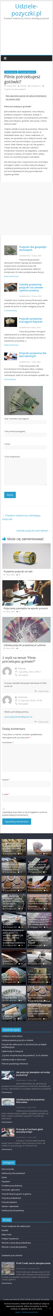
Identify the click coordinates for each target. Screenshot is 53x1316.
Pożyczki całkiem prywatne (11, 1014)
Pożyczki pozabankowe (11, 1198)
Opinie (4, 1177)
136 (21, 890)
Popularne (6, 1181)
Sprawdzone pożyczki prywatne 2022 (13, 996)
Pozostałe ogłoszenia (27, 72)
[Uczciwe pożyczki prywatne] (14, 950)
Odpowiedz (43, 691)
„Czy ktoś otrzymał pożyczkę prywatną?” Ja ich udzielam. (25, 1055)
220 (46, 854)
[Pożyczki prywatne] (39, 877)
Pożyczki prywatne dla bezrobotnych (32, 354)
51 (46, 945)
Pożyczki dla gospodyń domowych (32, 248)
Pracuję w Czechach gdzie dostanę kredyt (29, 1130)
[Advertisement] (26, 39)
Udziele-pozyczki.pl (26, 9)
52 (49, 982)
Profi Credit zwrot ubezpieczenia (33, 1263)
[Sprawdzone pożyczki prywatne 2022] (14, 987)
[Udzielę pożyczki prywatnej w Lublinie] (26, 618)
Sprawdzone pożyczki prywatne (13, 978)
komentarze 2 (35, 86)
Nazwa (6, 779)
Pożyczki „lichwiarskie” (13, 887)
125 (22, 964)
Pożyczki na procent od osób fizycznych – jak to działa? (39, 977)
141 (21, 872)
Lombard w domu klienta (12, 1036)
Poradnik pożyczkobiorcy (12, 1185)
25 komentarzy (10, 310)
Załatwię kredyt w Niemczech (14, 1059)
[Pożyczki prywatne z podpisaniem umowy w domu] (39, 950)
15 (19, 611)
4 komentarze (7, 1122)
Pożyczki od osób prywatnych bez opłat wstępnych (13, 922)
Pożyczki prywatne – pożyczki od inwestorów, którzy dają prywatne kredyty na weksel (39, 937)
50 (20, 1019)
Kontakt (5, 1230)
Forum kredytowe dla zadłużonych (16, 1226)
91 (46, 872)
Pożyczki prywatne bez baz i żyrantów (39, 996)
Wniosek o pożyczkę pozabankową (16, 1243)
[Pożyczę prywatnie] (39, 840)
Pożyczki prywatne (37, 887)
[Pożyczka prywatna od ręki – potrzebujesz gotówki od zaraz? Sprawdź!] (14, 840)
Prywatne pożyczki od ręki (18, 571)
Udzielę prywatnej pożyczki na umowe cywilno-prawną (31, 287)
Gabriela (23, 86)
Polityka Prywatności (10, 1238)
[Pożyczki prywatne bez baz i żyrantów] (39, 987)
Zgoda (17, 1312)
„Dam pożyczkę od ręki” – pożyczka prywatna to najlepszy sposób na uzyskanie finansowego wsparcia (39, 901)
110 (22, 945)
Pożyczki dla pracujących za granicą (16, 1194)
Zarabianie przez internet (12, 1255)
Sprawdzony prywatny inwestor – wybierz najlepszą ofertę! (13, 867)
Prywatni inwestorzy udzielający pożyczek (21, 517)
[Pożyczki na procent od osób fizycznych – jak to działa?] (39, 969)
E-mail (5, 794)
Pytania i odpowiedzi (10, 1206)
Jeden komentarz (11, 276)
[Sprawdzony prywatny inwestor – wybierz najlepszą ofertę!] (14, 858)
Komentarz (8, 742)
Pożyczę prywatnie (37, 851)
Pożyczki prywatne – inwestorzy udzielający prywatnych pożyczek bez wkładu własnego (39, 921)
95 (20, 982)
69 (46, 964)
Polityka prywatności (29, 1312)
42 (19, 575)
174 (22, 909)
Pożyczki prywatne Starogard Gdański (30, 320)
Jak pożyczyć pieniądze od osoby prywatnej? (33, 1073)
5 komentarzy (7, 1092)
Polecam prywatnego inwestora (15, 1063)
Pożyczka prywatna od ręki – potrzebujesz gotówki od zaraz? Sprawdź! (13, 847)
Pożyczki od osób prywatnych (15, 89)
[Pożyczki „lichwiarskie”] (14, 877)
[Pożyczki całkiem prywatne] (14, 1005)
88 (21, 1000)
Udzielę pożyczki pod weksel (33, 530)
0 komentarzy (10, 379)
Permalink (23, 675)
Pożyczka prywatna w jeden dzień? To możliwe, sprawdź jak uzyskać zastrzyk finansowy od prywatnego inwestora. (14, 936)
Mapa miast (6, 1234)
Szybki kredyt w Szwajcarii (12, 1051)
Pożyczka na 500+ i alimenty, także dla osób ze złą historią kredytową (37, 865)
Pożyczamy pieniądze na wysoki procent (26, 608)
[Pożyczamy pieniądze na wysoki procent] (26, 581)
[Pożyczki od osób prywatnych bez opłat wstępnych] (14, 914)
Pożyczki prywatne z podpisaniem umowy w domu (39, 958)
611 (21, 854)
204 (47, 890)
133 (47, 909)
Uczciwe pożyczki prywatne (11, 959)
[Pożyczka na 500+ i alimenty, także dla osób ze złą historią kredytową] (39, 858)
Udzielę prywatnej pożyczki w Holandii (17, 1040)
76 (46, 927)
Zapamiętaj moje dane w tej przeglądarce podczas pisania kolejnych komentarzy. (24, 813)
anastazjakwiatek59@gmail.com (18, 716)
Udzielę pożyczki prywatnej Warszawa (30, 1101)
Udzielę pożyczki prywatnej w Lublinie (25, 645)
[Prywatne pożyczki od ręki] (26, 544)
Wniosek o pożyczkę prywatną (14, 1247)
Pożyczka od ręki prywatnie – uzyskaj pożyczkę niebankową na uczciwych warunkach (13, 901)
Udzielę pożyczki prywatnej (13, 1210)
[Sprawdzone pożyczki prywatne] (14, 969)
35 (46, 1019)
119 (22, 927)
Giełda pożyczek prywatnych (13, 1173)
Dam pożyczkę (11, 72)
